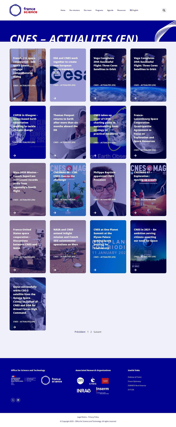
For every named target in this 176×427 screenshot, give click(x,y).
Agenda (110, 10)
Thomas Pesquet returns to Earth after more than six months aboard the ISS (65, 122)
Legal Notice (82, 417)
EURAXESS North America (137, 385)
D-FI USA (131, 389)
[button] (164, 10)
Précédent (80, 331)
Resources (121, 10)
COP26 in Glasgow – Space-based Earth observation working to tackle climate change (25, 122)
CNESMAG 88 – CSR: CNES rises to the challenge (65, 176)
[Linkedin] (18, 400)
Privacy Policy (93, 417)
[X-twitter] (13, 400)
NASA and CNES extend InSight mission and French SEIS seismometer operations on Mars (65, 237)
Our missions (74, 10)
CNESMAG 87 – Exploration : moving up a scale (145, 176)
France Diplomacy (134, 381)
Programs (99, 10)
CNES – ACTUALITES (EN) (24, 85)
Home (63, 10)
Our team (87, 10)
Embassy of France (134, 377)
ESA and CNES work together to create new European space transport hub (65, 65)
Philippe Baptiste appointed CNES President (104, 176)
